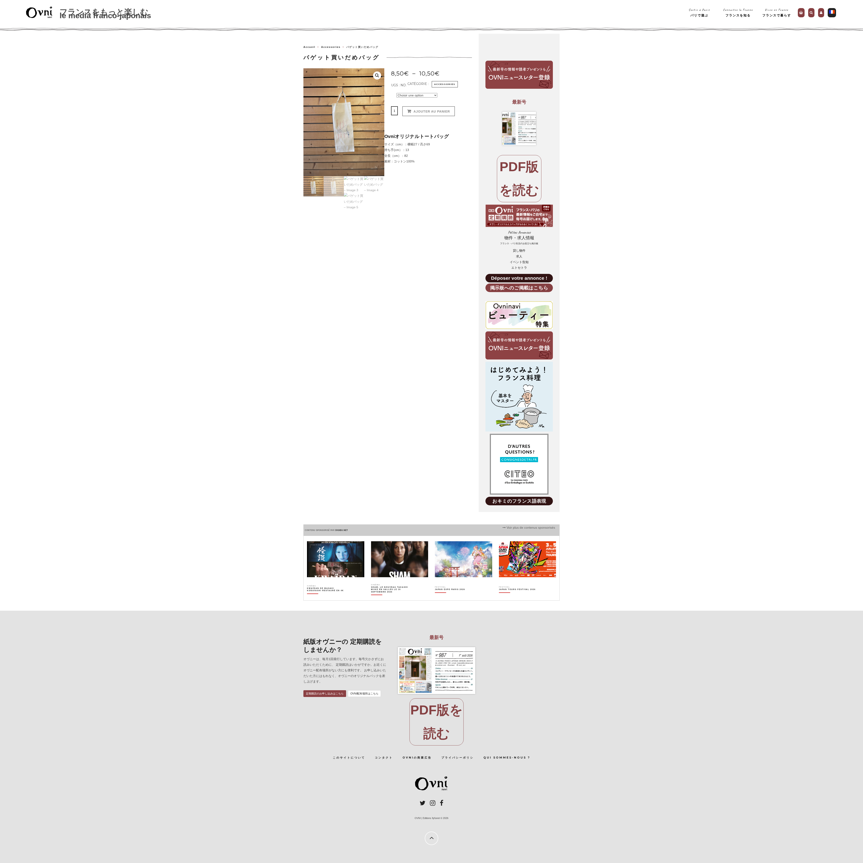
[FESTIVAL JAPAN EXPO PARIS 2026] (450, 597)
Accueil (309, 47)
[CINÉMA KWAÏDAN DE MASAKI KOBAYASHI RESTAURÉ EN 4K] (326, 597)
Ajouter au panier (432, 111)
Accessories (330, 47)
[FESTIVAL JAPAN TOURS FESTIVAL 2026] (517, 597)
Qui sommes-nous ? (506, 757)
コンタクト (384, 757)
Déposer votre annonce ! (519, 278)
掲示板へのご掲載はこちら (519, 287)
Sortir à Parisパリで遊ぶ (699, 12)
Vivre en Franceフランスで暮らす (776, 12)
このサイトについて (349, 757)
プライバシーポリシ (457, 757)
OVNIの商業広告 (417, 757)
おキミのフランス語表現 (519, 501)
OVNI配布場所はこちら (364, 693)
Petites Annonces (519, 237)
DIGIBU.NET (341, 530)
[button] (377, 75)
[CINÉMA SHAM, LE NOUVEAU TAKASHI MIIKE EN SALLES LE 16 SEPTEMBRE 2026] (390, 597)
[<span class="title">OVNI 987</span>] (519, 128)
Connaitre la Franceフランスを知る (738, 12)
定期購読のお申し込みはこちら (325, 693)
